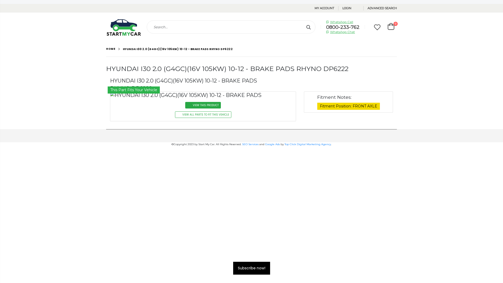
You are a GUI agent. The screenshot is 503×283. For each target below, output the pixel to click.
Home (110, 49)
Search (309, 27)
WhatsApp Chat (342, 32)
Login (346, 8)
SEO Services (250, 144)
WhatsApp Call (341, 22)
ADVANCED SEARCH (382, 8)
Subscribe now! (251, 268)
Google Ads (272, 144)
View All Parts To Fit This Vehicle (205, 115)
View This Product (206, 105)
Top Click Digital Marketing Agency (308, 144)
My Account (324, 8)
